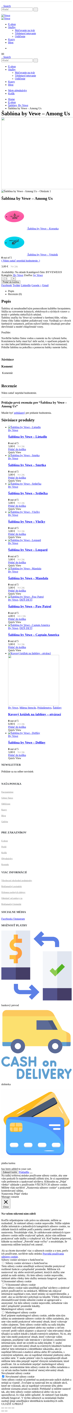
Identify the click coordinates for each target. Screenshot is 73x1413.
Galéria (4, 821)
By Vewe (18, 275)
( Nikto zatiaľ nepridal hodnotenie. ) (20, 260)
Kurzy (11, 39)
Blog (10, 42)
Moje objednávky (17, 90)
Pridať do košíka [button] (17, 449)
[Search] (35, 9)
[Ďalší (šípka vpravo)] (6, 1410)
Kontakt (5, 864)
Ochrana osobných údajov (13, 892)
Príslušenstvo (44, 707)
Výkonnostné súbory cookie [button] (16, 1281)
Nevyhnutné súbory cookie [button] (15, 1373)
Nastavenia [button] (7, 1193)
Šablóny (57, 707)
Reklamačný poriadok (11, 886)
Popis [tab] (11, 291)
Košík (11, 93)
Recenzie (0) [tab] (15, 294)
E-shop (12, 24)
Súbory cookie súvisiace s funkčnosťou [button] (22, 1259)
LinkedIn (26, 285)
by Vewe (38, 275)
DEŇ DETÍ (26, 599)
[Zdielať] (9, 1407)
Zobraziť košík (10, 1172)
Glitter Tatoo (7, 798)
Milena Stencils (28, 707)
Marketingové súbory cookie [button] (16, 1309)
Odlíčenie (20, 36)
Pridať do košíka (11, 282)
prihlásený (19, 412)
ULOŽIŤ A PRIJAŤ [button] (12, 1404)
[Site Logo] (5, 15)
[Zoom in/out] (2, 1407)
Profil (3, 846)
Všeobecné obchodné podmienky (16, 880)
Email (45, 285)
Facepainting (7, 792)
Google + (36, 285)
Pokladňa (24, 1172)
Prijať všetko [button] (21, 1193)
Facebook (6, 285)
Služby (12, 27)
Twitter (16, 285)
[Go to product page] (40, 427)
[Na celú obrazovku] (6, 1407)
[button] (6, 6)
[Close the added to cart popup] (31, 1173)
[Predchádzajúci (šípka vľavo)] (2, 1410)
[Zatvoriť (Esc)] (13, 1407)
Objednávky (7, 858)
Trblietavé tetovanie (25, 33)
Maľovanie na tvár (25, 30)
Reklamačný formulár (11, 904)
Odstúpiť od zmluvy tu (11, 898)
